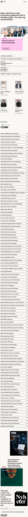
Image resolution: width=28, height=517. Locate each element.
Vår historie (6, 48)
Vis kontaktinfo (4, 95)
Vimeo (19, 73)
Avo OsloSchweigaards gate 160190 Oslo (6, 63)
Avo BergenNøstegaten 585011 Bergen (4, 69)
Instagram (8, 73)
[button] (24, 2)
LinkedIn (3, 73)
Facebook (14, 73)
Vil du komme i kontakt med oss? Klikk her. (11, 59)
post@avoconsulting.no (7, 56)
